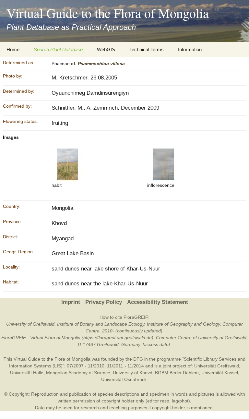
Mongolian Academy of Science (78, 372)
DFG (138, 359)
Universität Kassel (219, 372)
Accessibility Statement (157, 302)
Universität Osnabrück (124, 379)
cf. (98, 63)
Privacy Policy (103, 302)
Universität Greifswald (216, 365)
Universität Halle (26, 372)
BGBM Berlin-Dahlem (177, 372)
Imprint (70, 302)
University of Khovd (132, 372)
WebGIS (106, 49)
